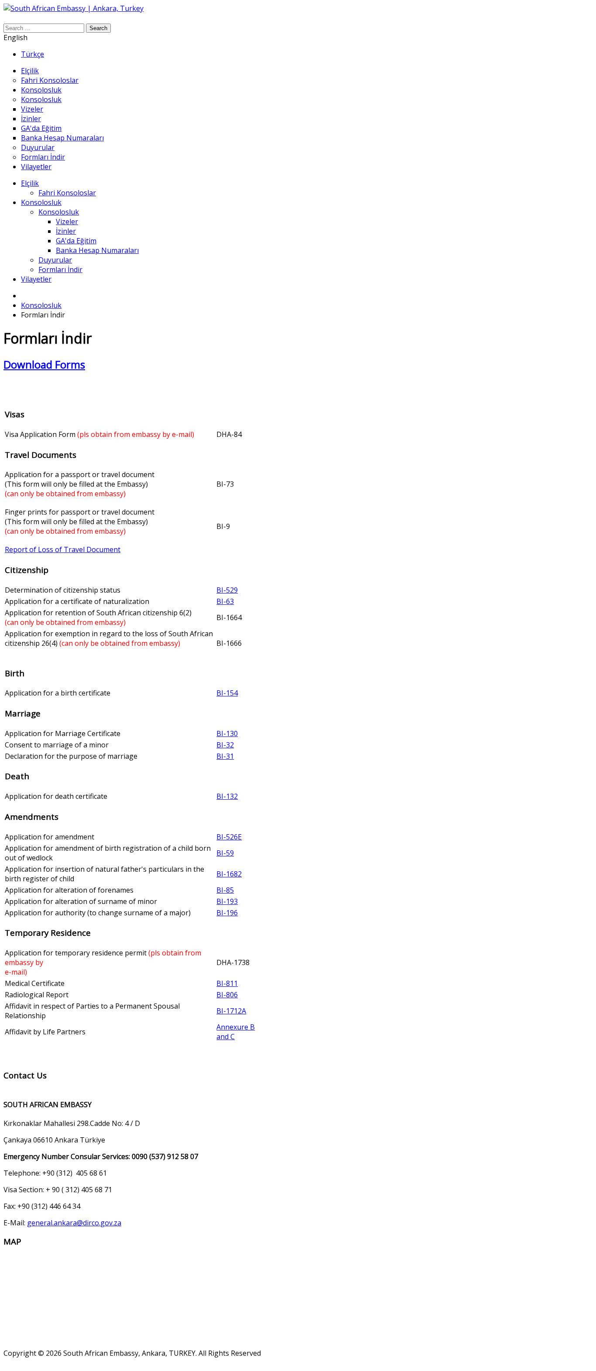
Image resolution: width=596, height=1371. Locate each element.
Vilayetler (36, 279)
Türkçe (32, 54)
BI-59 (225, 853)
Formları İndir (60, 269)
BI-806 (227, 994)
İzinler (66, 231)
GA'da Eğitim (76, 241)
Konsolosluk (41, 202)
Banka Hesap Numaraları (97, 250)
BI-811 (227, 983)
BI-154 (227, 693)
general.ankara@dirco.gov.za (74, 1223)
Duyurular (55, 260)
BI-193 (227, 901)
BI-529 (227, 590)
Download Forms (44, 364)
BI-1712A (231, 1011)
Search (98, 28)
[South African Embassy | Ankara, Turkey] (73, 8)
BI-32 (225, 745)
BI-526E (229, 837)
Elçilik (30, 183)
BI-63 (225, 601)
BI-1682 (229, 874)
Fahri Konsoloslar (67, 193)
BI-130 (227, 733)
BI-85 (225, 890)
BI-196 (227, 912)
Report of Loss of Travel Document (62, 549)
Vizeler (67, 221)
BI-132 (227, 796)
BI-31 (225, 756)
